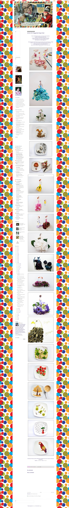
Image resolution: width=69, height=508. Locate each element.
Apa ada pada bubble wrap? (21, 296)
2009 (17, 319)
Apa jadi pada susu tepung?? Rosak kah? (21, 295)
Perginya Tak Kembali (19, 148)
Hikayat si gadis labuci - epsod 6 (20, 293)
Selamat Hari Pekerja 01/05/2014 (20, 306)
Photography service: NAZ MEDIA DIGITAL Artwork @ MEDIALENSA (20, 125)
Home (41, 492)
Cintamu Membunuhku (19, 102)
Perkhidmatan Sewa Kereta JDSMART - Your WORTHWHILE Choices (20, 132)
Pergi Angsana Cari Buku (19, 150)
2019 (17, 255)
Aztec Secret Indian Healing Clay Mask (20, 112)
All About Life (18, 217)
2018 (17, 257)
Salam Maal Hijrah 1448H (19, 166)
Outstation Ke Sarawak (19, 152)
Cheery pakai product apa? (20, 117)
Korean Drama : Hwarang (19, 218)
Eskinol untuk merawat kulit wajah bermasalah (22, 224)
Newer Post (29, 492)
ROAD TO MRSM (18, 181)
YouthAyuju (17, 171)
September (18, 267)
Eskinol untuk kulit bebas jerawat (19, 119)
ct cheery (21, 323)
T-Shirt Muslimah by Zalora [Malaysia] (20, 127)
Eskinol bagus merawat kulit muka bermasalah (20, 130)
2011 (17, 316)
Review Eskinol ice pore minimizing (19, 116)
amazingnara (40, 460)
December (18, 263)
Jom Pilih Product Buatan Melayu (20, 274)
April (18, 308)
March (18, 309)
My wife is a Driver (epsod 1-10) (20, 105)
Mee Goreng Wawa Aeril (20, 276)
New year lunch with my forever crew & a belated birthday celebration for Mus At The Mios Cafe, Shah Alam (20, 169)
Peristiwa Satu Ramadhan (19, 99)
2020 (17, 254)
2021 (17, 253)
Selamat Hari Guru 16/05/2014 (19, 287)
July (17, 270)
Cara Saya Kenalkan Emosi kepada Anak (20, 210)
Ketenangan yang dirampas (20, 101)
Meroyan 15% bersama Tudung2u (19, 134)
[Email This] (37, 466)
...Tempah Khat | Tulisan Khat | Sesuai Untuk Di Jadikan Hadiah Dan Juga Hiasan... (20, 215)
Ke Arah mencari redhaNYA (20, 165)
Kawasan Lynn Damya (19, 209)
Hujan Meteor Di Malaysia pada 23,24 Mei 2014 (20, 281)
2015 (17, 261)
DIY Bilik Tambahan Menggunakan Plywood (19, 197)
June (17, 271)
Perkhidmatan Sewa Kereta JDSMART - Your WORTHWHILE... (21, 298)
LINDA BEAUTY (18, 190)
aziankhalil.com (18, 149)
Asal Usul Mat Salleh (20, 282)
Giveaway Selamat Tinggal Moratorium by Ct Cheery (22, 228)
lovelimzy (45, 460)
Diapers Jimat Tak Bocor (21, 232)
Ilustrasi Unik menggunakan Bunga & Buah (21, 279)
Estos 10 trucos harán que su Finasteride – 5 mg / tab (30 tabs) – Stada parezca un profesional (20, 192)
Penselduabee (18, 167)
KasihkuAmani (18, 147)
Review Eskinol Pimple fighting (20, 114)
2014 (17, 262)
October (18, 266)
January (18, 312)
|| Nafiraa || (17, 213)
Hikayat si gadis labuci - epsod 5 (20, 303)
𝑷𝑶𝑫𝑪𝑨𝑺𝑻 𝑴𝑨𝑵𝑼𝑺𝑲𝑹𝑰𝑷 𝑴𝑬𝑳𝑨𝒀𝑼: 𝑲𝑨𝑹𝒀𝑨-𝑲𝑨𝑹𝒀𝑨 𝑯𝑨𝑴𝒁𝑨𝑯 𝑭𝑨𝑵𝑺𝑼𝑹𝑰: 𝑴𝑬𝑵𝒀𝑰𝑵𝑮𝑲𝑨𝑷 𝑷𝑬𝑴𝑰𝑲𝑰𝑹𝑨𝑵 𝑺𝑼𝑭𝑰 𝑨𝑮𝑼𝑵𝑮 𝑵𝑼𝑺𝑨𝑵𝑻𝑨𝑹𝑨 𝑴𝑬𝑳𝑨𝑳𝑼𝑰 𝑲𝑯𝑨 (20, 157)
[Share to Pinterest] (40, 466)
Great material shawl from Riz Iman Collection (20, 122)
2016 (17, 259)
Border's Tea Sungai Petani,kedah (19, 120)
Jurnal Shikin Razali (19, 153)
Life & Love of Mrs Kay (19, 202)
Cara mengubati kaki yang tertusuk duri (20, 285)
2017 (17, 258)
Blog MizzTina (18, 205)
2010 (17, 318)
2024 (17, 249)
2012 (17, 315)
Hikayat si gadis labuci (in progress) (19, 107)
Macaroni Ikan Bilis (20, 289)
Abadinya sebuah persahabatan (20, 104)
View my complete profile (19, 335)
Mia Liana (17, 151)
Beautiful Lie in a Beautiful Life (20, 163)
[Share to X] (39, 466)
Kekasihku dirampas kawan (20, 103)
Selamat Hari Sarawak (19, 164)
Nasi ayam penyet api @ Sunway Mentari (20, 301)
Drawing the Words (19, 160)
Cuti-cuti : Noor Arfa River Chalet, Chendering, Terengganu (20, 206)
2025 (17, 247)
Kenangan (17, 200)
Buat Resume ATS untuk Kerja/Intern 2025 (19, 173)
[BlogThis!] (38, 466)
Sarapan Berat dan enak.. (20, 304)
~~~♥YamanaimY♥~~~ (19, 181)
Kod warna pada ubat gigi (20, 277)
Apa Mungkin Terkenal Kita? (20, 161)
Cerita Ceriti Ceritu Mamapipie (19, 184)
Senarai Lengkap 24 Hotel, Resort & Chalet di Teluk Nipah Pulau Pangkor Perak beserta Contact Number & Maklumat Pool (20, 187)
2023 (17, 250)
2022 (17, 251)
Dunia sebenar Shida (19, 174)
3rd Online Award (22, 241)
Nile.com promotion (19, 128)
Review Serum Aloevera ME (20, 113)
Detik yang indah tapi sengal (20, 100)
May (17, 273)
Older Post (52, 492)
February (18, 311)
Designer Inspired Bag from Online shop (21, 291)
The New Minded (18, 195)
